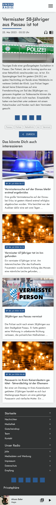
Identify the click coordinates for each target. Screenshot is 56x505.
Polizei (19, 127)
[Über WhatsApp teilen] (31, 117)
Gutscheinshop (12, 429)
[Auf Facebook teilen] (17, 117)
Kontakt (8, 438)
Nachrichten (11, 419)
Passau (9, 127)
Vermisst (46, 127)
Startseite (10, 413)
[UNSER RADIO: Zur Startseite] (24, 6)
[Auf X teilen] (24, 117)
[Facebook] (21, 480)
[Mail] (13, 480)
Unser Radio (12, 445)
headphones (46, 32)
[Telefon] (35, 480)
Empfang (9, 470)
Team (7, 433)
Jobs (7, 451)
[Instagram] (28, 480)
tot (38, 127)
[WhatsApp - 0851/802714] (42, 480)
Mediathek (10, 424)
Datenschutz (11, 465)
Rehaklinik (29, 127)
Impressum (10, 461)
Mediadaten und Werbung (18, 456)
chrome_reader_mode (51, 32)
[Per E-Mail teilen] (38, 117)
